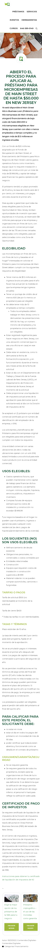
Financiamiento (21, 946)
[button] (36, 28)
